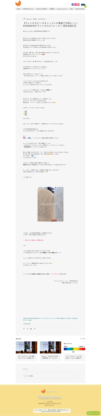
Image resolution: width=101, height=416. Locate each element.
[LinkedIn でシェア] (31, 328)
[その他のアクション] (77, 19)
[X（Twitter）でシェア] (27, 328)
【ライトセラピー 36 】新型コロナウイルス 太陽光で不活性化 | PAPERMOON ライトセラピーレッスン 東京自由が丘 (26, 357)
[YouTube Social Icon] (78, 4)
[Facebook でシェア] (24, 328)
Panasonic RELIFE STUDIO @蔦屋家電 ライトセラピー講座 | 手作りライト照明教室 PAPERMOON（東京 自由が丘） (50, 357)
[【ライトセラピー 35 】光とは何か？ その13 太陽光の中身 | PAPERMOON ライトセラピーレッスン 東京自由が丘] (74, 347)
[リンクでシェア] (34, 328)
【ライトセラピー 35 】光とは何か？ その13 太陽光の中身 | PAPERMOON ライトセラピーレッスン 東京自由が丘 (74, 357)
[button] (85, 5)
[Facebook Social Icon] (73, 4)
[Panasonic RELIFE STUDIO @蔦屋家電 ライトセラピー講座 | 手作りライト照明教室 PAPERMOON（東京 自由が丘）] (50, 347)
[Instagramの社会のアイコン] (75, 4)
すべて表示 (82, 338)
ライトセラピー (27, 323)
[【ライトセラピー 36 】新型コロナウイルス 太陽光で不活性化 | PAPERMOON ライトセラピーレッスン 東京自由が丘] (26, 347)
